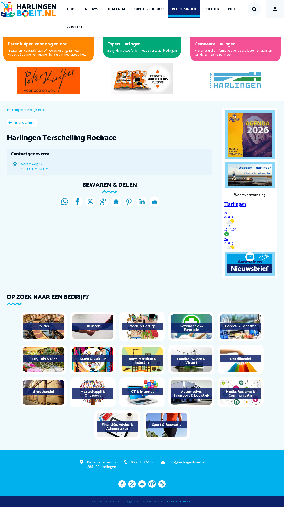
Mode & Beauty (142, 326)
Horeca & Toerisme (241, 326)
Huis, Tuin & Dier (43, 359)
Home (72, 9)
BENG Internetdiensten (178, 501)
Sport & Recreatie (167, 425)
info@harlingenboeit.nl (187, 462)
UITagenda (115, 9)
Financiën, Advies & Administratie (117, 427)
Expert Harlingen (124, 44)
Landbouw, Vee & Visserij (191, 361)
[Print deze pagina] (154, 201)
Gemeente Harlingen (215, 44)
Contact (75, 27)
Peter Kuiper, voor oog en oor (37, 44)
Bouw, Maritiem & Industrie (142, 361)
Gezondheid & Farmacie (191, 328)
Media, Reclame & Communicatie (240, 394)
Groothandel (43, 392)
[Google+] (103, 201)
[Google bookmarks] (116, 201)
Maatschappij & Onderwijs (92, 394)
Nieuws (91, 9)
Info (231, 9)
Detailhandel (240, 359)
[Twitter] (90, 201)
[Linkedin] (142, 201)
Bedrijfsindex (184, 9)
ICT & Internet (142, 392)
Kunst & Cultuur (148, 9)
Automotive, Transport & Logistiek (191, 394)
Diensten (92, 326)
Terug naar (28, 110)
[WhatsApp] (64, 201)
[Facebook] (77, 201)
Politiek (212, 9)
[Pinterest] (129, 201)
